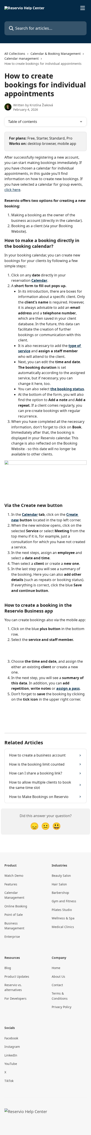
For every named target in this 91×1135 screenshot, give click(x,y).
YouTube (10, 1064)
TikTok (8, 1081)
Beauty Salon (61, 875)
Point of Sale (13, 914)
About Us (58, 976)
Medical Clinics (63, 927)
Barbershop (60, 893)
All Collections (14, 53)
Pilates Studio (62, 910)
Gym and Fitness (64, 901)
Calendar (39, 280)
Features (10, 884)
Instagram (12, 1046)
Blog (7, 968)
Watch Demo (13, 875)
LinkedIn (10, 1055)
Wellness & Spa (63, 918)
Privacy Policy (61, 1007)
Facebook (11, 1038)
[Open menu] (83, 8)
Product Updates (16, 976)
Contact (57, 985)
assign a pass (68, 688)
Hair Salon (59, 884)
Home (56, 968)
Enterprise (12, 936)
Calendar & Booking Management (55, 53)
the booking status (67, 388)
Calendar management (21, 58)
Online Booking (15, 906)
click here (12, 189)
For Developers (15, 998)
